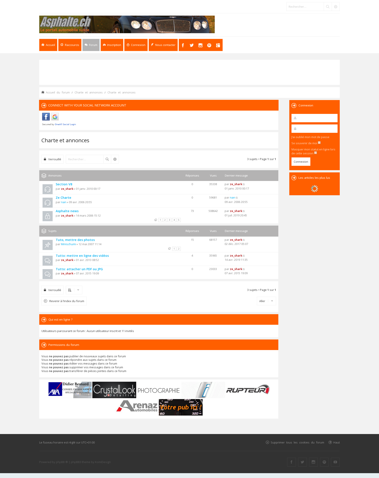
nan (63, 202)
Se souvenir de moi (304, 143)
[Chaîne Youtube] (335, 462)
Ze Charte (63, 197)
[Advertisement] (189, 72)
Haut (336, 442)
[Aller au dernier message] (244, 184)
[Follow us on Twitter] (302, 462)
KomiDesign (103, 462)
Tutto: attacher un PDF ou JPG (79, 269)
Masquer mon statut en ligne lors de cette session (313, 151)
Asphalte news (67, 211)
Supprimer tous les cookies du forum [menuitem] (297, 442)
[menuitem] (112, 45)
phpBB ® (62, 462)
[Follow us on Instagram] (313, 462)
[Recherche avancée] (336, 6)
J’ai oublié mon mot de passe (310, 137)
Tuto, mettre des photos (75, 240)
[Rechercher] (328, 6)
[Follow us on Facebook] (291, 462)
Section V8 (64, 184)
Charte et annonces (65, 140)
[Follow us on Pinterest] (324, 462)
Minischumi (68, 244)
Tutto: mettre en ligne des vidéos (82, 256)
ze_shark (67, 189)
